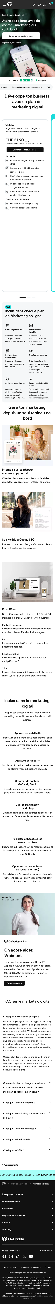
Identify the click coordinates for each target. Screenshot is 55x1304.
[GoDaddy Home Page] (13, 1239)
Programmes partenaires (13, 1215)
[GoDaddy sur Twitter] (24, 1258)
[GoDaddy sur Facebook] (4, 1258)
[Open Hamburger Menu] (3, 4)
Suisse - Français (10, 1250)
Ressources (7, 1208)
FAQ (48, 87)
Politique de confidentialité (31, 1267)
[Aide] (39, 4)
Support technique (11, 1201)
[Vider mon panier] (50, 4)
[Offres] (33, 4)
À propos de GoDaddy (12, 1194)
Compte (6, 1222)
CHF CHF (45, 1250)
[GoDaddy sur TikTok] (17, 1258)
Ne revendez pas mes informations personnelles (27, 1272)
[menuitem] (27, 87)
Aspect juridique (10, 1267)
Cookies (48, 1267)
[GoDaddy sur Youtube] (31, 1258)
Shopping (6, 1229)
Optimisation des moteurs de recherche (27, 87)
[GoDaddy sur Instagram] (11, 1258)
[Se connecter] (44, 4)
